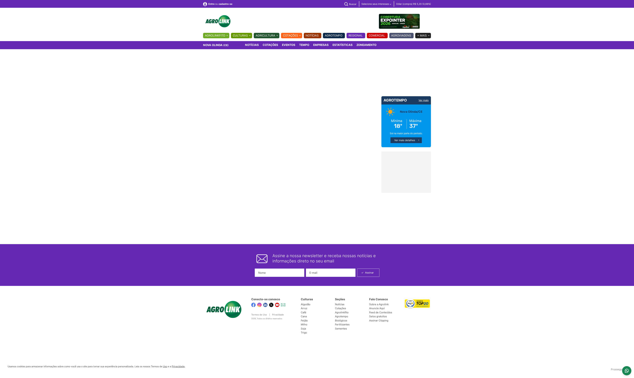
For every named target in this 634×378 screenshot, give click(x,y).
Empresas (321, 45)
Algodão (305, 304)
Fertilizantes (342, 324)
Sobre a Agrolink (379, 304)
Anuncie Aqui (377, 308)
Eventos (288, 45)
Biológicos (341, 320)
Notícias (312, 35)
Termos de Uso (259, 314)
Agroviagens (401, 35)
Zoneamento (366, 45)
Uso (165, 366)
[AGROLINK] (218, 21)
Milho (304, 324)
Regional (356, 35)
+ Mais (422, 35)
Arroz (304, 308)
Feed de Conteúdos (380, 312)
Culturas (240, 35)
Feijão (304, 320)
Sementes (341, 328)
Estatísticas (342, 45)
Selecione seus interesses (375, 3)
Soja (303, 328)
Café (303, 312)
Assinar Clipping (378, 320)
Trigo (304, 332)
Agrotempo (333, 35)
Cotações (290, 35)
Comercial (377, 35)
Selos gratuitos (378, 316)
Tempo (304, 45)
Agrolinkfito (215, 35)
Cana (304, 316)
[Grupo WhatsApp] (626, 370)
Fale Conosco (378, 299)
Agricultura (265, 35)
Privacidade (278, 314)
